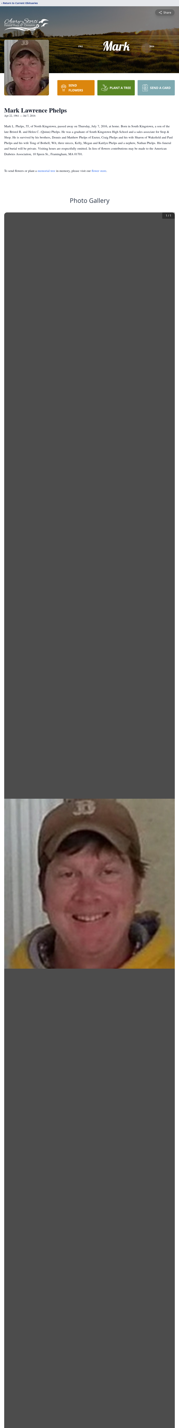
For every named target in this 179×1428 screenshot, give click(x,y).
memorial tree (46, 171)
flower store (99, 171)
